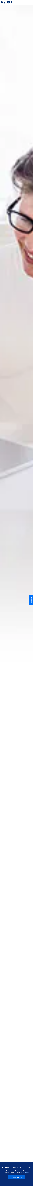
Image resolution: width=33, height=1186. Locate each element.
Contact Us (31, 600)
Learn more (26, 1172)
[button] (30, 2)
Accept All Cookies (16, 1177)
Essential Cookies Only (16, 1182)
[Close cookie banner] (31, 1164)
